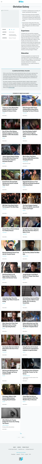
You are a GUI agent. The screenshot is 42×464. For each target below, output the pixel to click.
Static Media (14, 449)
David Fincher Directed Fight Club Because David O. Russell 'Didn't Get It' (10, 183)
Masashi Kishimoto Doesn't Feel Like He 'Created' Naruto (10, 253)
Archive (19, 447)
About (14, 447)
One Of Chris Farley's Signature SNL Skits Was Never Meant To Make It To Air (31, 230)
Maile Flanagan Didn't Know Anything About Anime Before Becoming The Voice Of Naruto (31, 109)
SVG (30, 454)
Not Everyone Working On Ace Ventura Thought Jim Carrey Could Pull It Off (10, 372)
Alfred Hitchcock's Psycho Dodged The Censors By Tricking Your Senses (10, 421)
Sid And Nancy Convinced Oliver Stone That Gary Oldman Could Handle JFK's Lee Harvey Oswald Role (31, 300)
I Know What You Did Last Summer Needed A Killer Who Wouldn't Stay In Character (30, 398)
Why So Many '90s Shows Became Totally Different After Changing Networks (31, 158)
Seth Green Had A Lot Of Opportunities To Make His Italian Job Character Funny (9, 276)
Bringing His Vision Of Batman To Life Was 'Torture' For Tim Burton (30, 372)
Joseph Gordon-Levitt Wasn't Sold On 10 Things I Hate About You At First (31, 276)
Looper (26, 454)
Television (4, 232)
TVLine (22, 454)
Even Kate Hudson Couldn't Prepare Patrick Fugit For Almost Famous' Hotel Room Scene (30, 133)
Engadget (13, 454)
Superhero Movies (26, 375)
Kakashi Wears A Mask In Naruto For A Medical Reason (10, 229)
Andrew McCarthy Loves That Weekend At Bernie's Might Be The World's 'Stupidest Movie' (30, 325)
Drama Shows (25, 161)
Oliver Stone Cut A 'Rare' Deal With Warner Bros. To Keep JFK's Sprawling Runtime (10, 325)
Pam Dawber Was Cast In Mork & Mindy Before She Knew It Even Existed (10, 348)
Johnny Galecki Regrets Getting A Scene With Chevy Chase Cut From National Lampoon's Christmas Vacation (10, 159)
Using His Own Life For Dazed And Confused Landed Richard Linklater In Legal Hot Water (30, 348)
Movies (3, 138)
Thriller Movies (5, 425)
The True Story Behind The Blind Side (31, 253)
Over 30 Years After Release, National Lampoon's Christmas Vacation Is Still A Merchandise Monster (10, 133)
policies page (11, 87)
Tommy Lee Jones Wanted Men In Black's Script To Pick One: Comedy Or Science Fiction (10, 109)
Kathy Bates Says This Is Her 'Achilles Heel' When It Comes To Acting (10, 299)
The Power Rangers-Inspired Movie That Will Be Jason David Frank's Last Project (31, 207)
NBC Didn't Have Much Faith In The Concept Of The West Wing (10, 206)
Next (23, 437)
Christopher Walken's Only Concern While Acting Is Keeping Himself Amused (9, 398)
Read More (4, 115)
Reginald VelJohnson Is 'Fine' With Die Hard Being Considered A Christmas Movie (31, 183)
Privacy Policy (25, 447)
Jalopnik (18, 454)
